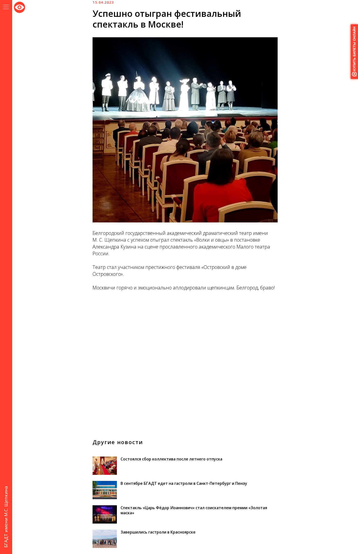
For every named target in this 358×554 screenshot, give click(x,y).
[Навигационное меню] (6, 7)
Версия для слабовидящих (19, 6)
